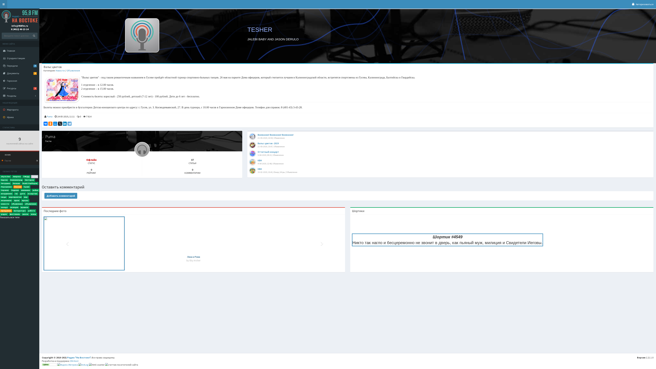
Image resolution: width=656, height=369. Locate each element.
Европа (4, 180)
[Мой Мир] (55, 124)
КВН (260, 160)
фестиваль (15, 214)
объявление (17, 204)
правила (24, 207)
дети (22, 194)
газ (16, 194)
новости (5, 204)
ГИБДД (26, 176)
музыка (25, 200)
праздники (6, 211)
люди (3, 197)
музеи (16, 200)
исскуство (32, 194)
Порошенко (6, 187)
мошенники (6, 200)
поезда (4, 207)
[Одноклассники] (50, 124)
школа (25, 214)
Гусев (34, 176)
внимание (25, 190)
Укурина (15, 190)
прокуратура (19, 211)
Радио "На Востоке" (79, 357)
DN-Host (74, 361)
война (35, 190)
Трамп (26, 187)
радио (4, 214)
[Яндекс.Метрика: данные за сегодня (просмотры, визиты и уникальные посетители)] (67, 364)
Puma (49, 116)
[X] (60, 124)
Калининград (16, 180)
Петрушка (5, 183)
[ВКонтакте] (46, 124)
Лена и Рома (193, 256)
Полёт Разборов (29, 183)
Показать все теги (9, 217)
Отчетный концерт (268, 151)
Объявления (73, 70)
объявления (30, 204)
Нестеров (29, 180)
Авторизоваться (644, 4)
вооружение (6, 194)
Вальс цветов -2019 (268, 143)
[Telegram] (69, 124)
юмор (33, 214)
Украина (5, 190)
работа (31, 211)
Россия (17, 187)
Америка (17, 176)
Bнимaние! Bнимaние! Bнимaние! (275, 134)
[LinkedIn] (65, 124)
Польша (16, 183)
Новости (60, 70)
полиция (14, 207)
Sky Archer (5, 176)
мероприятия (15, 197)
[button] (3, 4)
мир (26, 197)
